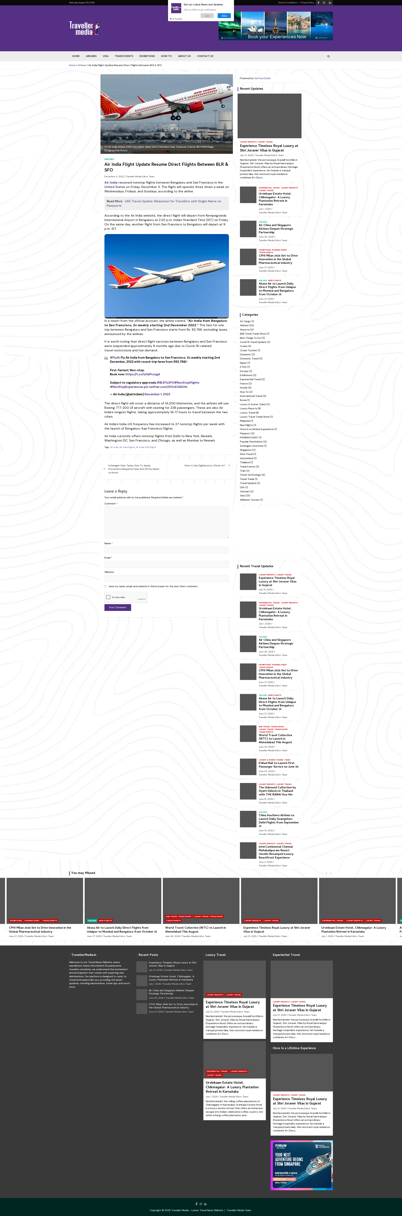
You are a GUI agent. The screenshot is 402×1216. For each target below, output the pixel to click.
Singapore (246, 450)
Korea (243, 400)
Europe (244, 371)
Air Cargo (245, 321)
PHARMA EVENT (279, 250)
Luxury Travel (265, 142)
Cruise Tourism (248, 350)
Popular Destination (251, 441)
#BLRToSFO (165, 383)
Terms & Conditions (287, 2)
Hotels (243, 387)
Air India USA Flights (146, 447)
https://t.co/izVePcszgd (142, 374)
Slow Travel (246, 454)
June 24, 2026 (266, 771)
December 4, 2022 (114, 176)
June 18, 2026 (266, 799)
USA (242, 487)
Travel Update (248, 483)
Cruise (243, 346)
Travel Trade (247, 479)
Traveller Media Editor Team (140, 176)
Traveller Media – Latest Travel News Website (197, 1210)
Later (207, 15)
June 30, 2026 (266, 236)
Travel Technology (250, 474)
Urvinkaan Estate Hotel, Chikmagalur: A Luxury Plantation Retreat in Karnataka (275, 199)
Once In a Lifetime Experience (257, 429)
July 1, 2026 (265, 208)
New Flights (274, 280)
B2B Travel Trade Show (253, 333)
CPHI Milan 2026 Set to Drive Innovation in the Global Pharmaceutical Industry (278, 260)
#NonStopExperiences (126, 387)
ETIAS (243, 367)
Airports (245, 329)
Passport (245, 433)
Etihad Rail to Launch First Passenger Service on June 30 (279, 765)
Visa (106, 56)
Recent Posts (148, 955)
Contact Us (205, 56)
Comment (111, 503)
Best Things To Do (250, 338)
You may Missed (83, 873)
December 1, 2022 (157, 394)
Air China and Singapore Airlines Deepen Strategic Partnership (276, 229)
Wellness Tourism (250, 499)
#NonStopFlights (186, 383)
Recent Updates (251, 89)
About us (184, 56)
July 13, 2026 (246, 155)
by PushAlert (177, 18)
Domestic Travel (249, 358)
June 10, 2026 (266, 830)
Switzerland (246, 458)
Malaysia (245, 420)
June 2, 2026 (265, 862)
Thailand (245, 462)
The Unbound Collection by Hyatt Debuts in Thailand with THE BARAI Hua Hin (277, 791)
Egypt (243, 362)
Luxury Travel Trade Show (254, 416)
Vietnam (245, 491)
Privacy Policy (307, 2)
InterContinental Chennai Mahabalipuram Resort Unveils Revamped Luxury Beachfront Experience (276, 852)
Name (108, 543)
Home (76, 56)
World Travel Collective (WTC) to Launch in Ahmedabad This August (275, 739)
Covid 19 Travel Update (253, 342)
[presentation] (326, 873)
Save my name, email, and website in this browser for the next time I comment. (153, 586)
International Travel (251, 396)
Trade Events (124, 56)
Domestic (245, 354)
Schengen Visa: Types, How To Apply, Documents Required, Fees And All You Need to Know (133, 469)
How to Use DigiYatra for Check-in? (205, 465)
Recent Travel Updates (256, 566)
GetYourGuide (262, 78)
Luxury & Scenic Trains (253, 404)
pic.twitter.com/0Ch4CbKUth (165, 387)
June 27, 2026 (266, 267)
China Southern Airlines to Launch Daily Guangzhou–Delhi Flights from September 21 (279, 821)
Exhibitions (147, 56)
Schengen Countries (251, 445)
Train (243, 470)
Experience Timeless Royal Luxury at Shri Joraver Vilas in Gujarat (269, 148)
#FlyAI (115, 358)
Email (108, 557)
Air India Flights (127, 447)
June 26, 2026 (266, 746)
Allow (224, 15)
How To (166, 56)
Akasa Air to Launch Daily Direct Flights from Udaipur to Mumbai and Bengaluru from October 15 (277, 289)
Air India (114, 447)
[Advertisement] (166, 644)
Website (109, 572)
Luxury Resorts (248, 142)
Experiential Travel (269, 188)
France (244, 383)
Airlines (91, 56)
